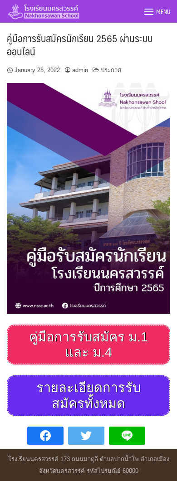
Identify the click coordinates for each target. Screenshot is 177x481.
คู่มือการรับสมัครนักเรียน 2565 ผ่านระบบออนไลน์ (79, 44)
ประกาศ (111, 70)
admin (80, 70)
